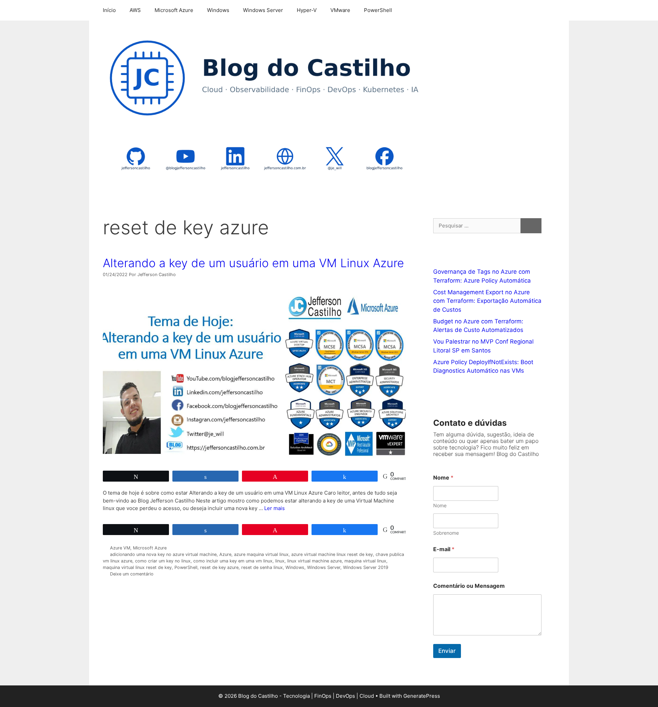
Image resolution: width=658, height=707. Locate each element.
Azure (225, 554)
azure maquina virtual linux (261, 554)
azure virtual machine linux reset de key (332, 554)
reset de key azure (219, 567)
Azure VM (120, 547)
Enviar (447, 650)
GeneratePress (421, 696)
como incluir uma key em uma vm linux (232, 560)
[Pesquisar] (531, 226)
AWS (135, 10)
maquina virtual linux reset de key (137, 567)
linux (279, 560)
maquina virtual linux (365, 560)
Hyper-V (307, 10)
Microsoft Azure (174, 10)
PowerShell (378, 10)
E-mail (443, 549)
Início (109, 10)
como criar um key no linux (163, 560)
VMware (340, 10)
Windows (218, 10)
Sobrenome (446, 533)
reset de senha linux (262, 567)
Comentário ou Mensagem (469, 586)
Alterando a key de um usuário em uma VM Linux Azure (253, 263)
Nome (440, 505)
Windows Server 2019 (365, 567)
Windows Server (263, 10)
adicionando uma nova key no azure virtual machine (163, 554)
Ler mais (274, 508)
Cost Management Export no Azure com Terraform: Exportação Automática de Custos (487, 301)
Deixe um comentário (132, 573)
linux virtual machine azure (314, 560)
